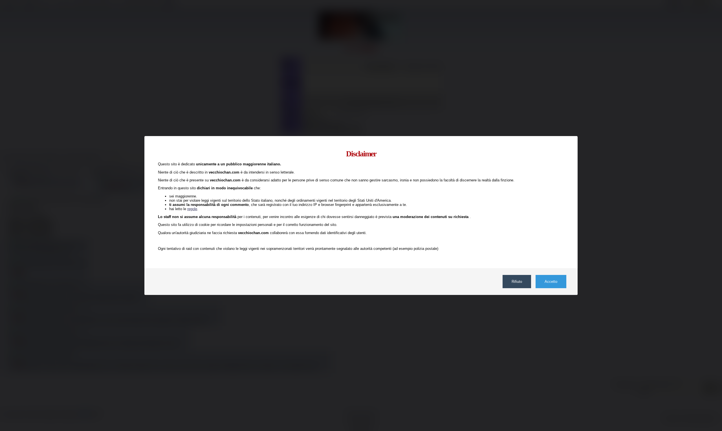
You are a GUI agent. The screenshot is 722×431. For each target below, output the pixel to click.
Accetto (551, 281)
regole (192, 209)
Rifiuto (517, 281)
